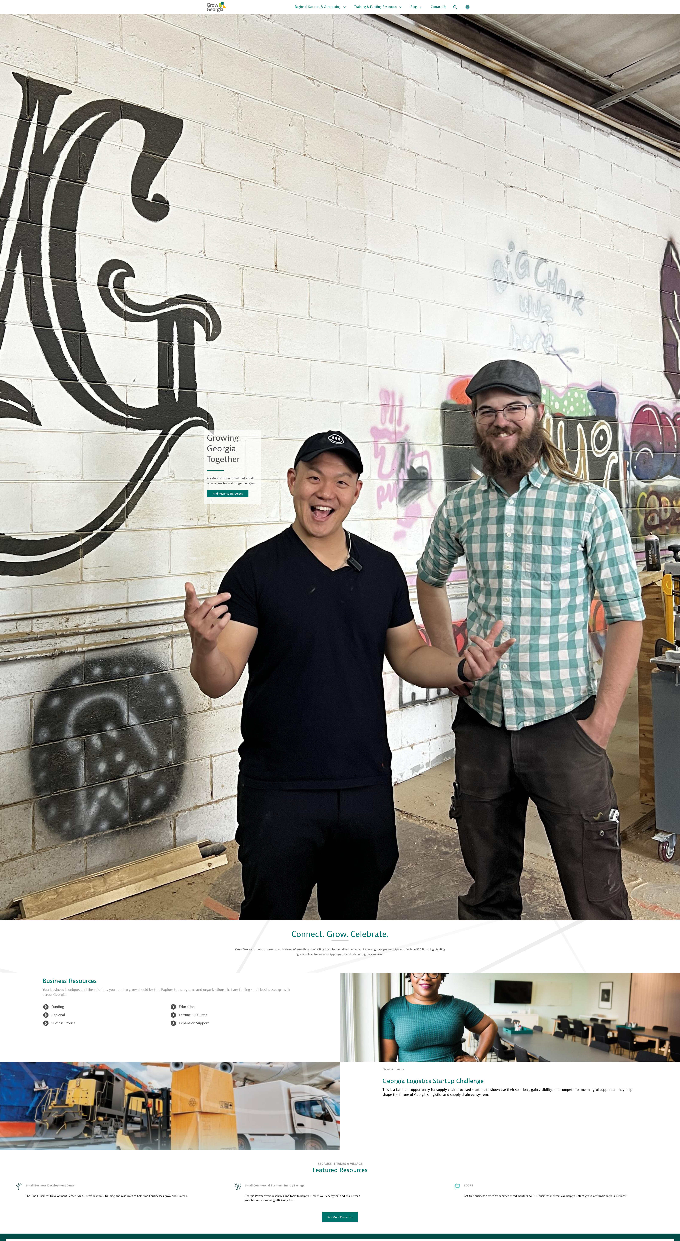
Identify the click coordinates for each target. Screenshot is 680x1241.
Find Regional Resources (227, 493)
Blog (413, 7)
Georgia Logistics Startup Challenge (433, 1081)
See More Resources (340, 1217)
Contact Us (438, 7)
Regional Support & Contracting (318, 7)
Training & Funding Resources (375, 7)
